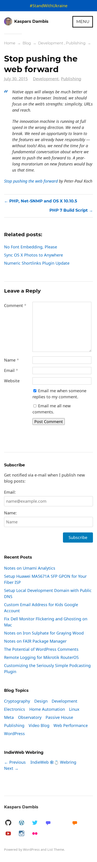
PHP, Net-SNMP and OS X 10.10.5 (43, 201)
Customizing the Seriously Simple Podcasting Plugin (47, 668)
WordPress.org (21, 823)
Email (11, 370)
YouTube (8, 833)
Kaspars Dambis (21, 807)
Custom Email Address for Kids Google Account (41, 607)
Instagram (21, 833)
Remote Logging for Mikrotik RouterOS (41, 657)
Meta (9, 717)
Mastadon (48, 823)
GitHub (8, 823)
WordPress (14, 733)
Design (41, 701)
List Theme (55, 849)
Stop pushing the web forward (31, 181)
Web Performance (70, 725)
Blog (27, 43)
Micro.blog (75, 823)
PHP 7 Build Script (68, 210)
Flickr (35, 833)
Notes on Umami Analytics (29, 568)
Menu (82, 21)
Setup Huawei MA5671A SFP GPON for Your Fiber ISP (45, 579)
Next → (11, 768)
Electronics (14, 709)
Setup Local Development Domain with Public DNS (48, 593)
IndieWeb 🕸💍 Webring (53, 762)
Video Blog (39, 725)
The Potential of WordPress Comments (41, 649)
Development (50, 43)
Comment (15, 305)
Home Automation (47, 709)
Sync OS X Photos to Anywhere (33, 255)
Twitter (35, 823)
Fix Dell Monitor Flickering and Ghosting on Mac (45, 622)
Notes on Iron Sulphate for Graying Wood (44, 633)
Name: (10, 513)
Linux (74, 709)
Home (9, 43)
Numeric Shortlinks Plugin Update (36, 263)
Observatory (30, 717)
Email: (10, 492)
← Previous (15, 762)
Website (12, 380)
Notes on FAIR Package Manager (35, 641)
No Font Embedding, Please (30, 247)
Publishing (75, 43)
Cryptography (17, 701)
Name (11, 360)
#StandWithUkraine (48, 5)
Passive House (59, 717)
